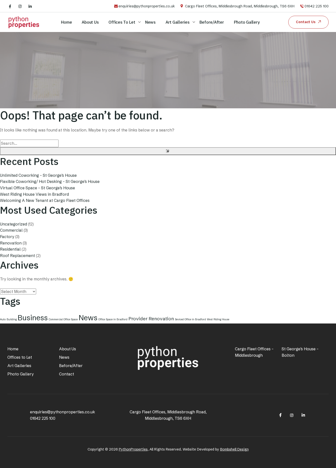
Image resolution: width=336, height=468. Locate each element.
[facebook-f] (10, 6)
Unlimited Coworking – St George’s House (38, 175)
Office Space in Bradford (112, 319)
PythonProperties (133, 449)
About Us (90, 22)
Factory (7, 236)
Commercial (11, 230)
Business (33, 317)
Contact (66, 373)
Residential (10, 249)
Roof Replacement (17, 255)
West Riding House (218, 319)
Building (12, 319)
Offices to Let (121, 22)
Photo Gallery (247, 22)
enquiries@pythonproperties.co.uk (147, 6)
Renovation (11, 243)
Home (66, 22)
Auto (3, 319)
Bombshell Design (234, 449)
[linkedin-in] (30, 6)
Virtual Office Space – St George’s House (37, 187)
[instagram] (20, 6)
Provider (138, 319)
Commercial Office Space (63, 319)
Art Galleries (178, 22)
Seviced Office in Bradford (190, 319)
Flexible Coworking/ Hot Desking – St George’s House (50, 181)
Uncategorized (13, 224)
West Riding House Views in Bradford (34, 194)
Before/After (211, 22)
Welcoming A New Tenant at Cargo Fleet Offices (45, 200)
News (150, 22)
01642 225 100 (317, 6)
